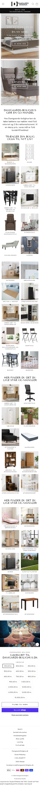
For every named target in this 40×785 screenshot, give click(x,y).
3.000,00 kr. (27, 687)
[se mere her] (20, 36)
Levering (20, 742)
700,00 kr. (20, 676)
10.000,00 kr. (20, 697)
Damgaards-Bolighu (20, 652)
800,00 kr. (32, 676)
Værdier (20, 662)
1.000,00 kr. (26, 682)
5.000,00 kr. (27, 692)
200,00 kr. (20, 666)
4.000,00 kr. (13, 692)
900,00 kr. (13, 682)
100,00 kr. (8, 666)
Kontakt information (20, 732)
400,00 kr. (20, 671)
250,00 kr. (32, 666)
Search (20, 729)
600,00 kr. (8, 676)
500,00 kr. (32, 671)
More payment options (20, 715)
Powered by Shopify (20, 778)
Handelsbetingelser (20, 735)
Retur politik (20, 739)
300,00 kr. (8, 671)
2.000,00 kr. (13, 687)
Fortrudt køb (20, 745)
